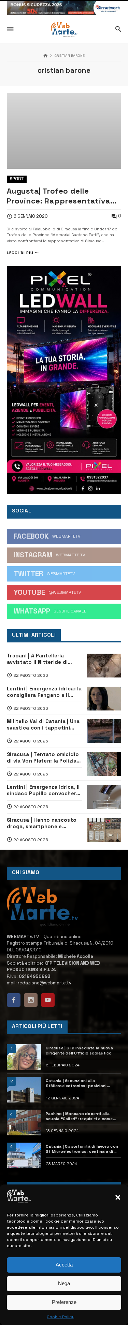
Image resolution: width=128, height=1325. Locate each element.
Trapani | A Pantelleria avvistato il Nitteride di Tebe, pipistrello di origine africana (41, 659)
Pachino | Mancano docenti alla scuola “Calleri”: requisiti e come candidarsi (79, 1116)
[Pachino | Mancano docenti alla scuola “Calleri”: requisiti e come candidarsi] (24, 1122)
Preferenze (64, 1302)
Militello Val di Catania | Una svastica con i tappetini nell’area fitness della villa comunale (43, 724)
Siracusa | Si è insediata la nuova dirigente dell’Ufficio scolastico (79, 1051)
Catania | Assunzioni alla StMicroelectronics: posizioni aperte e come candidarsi (76, 1083)
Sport (17, 179)
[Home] (45, 56)
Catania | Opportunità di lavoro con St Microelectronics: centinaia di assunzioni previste (82, 1149)
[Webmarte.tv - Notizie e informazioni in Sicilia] (64, 29)
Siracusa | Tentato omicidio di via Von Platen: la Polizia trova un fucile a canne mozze (43, 757)
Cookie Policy (60, 1317)
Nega (64, 1283)
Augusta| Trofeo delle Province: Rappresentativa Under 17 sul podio (58, 196)
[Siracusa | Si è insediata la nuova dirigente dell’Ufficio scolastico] (24, 1057)
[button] (117, 1197)
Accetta (64, 1264)
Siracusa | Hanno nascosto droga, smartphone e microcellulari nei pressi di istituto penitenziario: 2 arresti (41, 823)
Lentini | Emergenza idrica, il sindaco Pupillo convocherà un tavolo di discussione (43, 790)
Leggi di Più (20, 253)
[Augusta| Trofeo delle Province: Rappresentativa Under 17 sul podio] (64, 131)
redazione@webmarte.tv (44, 983)
